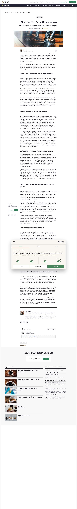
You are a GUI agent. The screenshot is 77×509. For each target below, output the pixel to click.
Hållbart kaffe (70, 5)
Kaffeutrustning (38, 5)
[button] (8, 5)
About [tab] (56, 246)
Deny (21, 266)
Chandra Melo (28, 311)
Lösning (42, 2)
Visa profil (11, 210)
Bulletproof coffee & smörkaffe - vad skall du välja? (55, 380)
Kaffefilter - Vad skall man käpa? (51, 372)
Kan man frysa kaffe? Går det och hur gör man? (54, 382)
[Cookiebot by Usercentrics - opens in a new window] (59, 242)
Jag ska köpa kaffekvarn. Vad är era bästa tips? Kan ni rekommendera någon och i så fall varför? (55, 398)
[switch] (31, 261)
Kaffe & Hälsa (57, 5)
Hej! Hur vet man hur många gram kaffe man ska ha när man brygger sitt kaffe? (55, 389)
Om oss (54, 2)
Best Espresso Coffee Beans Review (30, 336)
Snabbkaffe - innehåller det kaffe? (52, 374)
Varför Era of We (34, 2)
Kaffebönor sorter (40, 17)
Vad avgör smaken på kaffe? (51, 394)
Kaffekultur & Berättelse (48, 5)
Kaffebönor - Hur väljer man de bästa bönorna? (54, 370)
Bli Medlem (72, 2)
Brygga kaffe (29, 5)
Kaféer (64, 5)
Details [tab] (38, 246)
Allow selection (38, 266)
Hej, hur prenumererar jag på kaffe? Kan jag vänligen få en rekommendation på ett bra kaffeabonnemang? (55, 392)
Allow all (56, 266)
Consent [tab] (20, 246)
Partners (48, 2)
